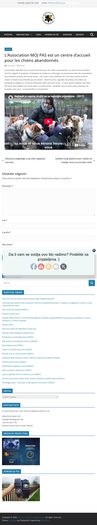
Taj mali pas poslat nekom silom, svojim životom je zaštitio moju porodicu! (33, 378)
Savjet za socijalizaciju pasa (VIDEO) (17, 349)
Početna (8, 34)
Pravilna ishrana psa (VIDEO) (14, 362)
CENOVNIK (67, 34)
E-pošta (6, 232)
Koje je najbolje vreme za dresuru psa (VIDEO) (21, 374)
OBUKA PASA (7, 324)
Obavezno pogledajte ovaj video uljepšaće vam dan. (25, 160)
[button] (30, 34)
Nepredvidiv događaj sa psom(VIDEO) (17, 366)
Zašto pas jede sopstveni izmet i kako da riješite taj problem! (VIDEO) (31, 358)
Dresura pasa (22, 34)
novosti (8, 49)
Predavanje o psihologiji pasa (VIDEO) (17, 337)
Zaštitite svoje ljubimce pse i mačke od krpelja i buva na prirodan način (73, 160)
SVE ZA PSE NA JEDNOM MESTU (15, 309)
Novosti (80, 34)
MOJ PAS (22, 66)
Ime (4, 220)
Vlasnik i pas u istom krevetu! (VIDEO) (17, 353)
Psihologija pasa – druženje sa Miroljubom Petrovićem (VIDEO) (28, 382)
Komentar (7, 186)
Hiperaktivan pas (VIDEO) (12, 345)
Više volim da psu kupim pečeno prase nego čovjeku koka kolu (28, 298)
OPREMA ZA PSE (52, 34)
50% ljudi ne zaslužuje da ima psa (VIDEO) (20, 341)
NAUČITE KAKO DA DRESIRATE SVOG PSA (19, 329)
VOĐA (38, 34)
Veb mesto (7, 244)
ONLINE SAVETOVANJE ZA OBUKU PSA (18, 333)
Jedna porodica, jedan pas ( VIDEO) (16, 370)
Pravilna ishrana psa (56, 3)
